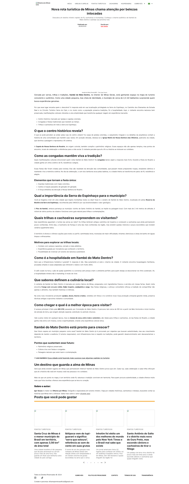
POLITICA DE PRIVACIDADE (97, 475)
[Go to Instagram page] (36, 478)
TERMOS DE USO (130, 475)
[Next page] (105, 462)
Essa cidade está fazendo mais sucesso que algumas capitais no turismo (79, 358)
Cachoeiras (113, 3)
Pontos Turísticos (98, 3)
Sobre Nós (138, 3)
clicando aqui (85, 394)
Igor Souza (104, 26)
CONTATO (114, 475)
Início (69, 3)
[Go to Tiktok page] (42, 478)
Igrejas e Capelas (81, 3)
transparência (147, 475)
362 (101, 462)
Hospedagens (126, 3)
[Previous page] (84, 462)
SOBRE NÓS (79, 475)
